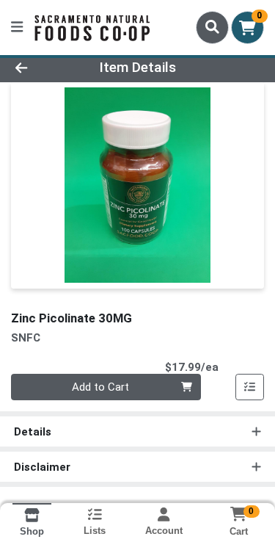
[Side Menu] (17, 27)
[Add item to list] (250, 387)
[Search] (212, 27)
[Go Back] (42, 68)
